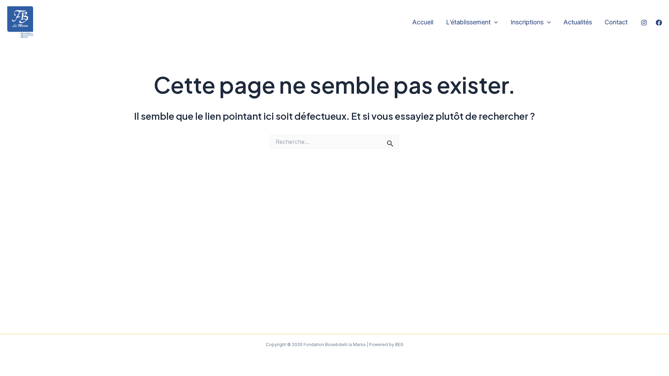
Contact (616, 22)
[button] (494, 22)
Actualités (577, 22)
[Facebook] (659, 22)
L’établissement (468, 22)
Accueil (422, 22)
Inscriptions (527, 22)
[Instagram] (644, 22)
